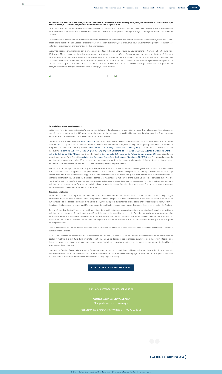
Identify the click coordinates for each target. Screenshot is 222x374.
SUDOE (60, 144)
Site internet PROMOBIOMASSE (111, 268)
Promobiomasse (88, 141)
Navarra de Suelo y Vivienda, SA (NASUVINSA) (81, 151)
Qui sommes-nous (113, 8)
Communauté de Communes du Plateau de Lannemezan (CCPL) (130, 154)
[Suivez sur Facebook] (151, 341)
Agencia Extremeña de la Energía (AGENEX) (123, 151)
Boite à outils (98, 350)
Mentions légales (145, 372)
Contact (181, 8)
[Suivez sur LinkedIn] (157, 341)
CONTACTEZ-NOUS (175, 357)
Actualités (98, 8)
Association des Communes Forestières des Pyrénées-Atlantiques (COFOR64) (113, 157)
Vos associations (130, 8)
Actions (160, 8)
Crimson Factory (130, 372)
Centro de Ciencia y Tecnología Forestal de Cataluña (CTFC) (114, 147)
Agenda (172, 8)
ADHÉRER (156, 357)
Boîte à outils (149, 8)
